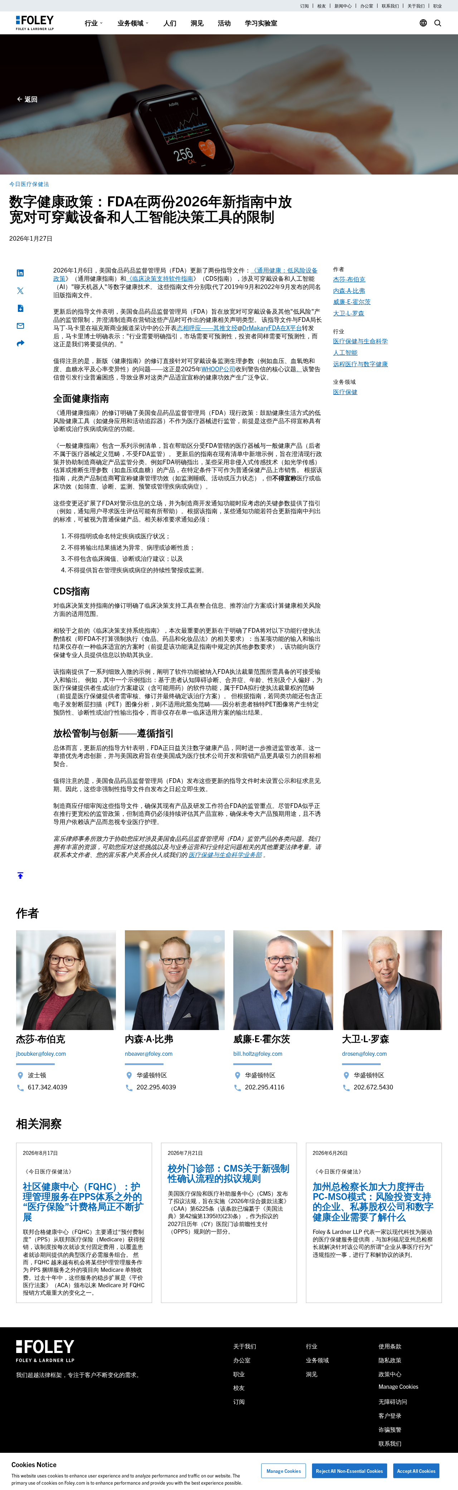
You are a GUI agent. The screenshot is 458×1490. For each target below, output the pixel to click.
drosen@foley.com (364, 1053)
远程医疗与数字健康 (360, 363)
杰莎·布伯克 (349, 279)
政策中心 (390, 1373)
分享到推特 (20, 290)
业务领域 (130, 23)
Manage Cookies (284, 1471)
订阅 (304, 6)
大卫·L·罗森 (348, 313)
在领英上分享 (20, 273)
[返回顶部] (20, 877)
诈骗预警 (390, 1429)
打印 (20, 308)
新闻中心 (343, 6)
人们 (170, 23)
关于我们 (416, 6)
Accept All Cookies (416, 1471)
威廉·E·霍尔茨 (352, 301)
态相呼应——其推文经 (207, 327)
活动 (224, 23)
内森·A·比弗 (349, 290)
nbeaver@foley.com (148, 1053)
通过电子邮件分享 (20, 326)
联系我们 (390, 6)
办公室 (366, 6)
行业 (91, 23)
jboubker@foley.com (41, 1053)
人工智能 (345, 352)
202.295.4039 (156, 1086)
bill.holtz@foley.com (257, 1053)
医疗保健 (345, 391)
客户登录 (390, 1415)
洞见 (197, 23)
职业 (437, 6)
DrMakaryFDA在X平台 (272, 327)
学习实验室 (261, 23)
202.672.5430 (373, 1086)
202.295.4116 (264, 1086)
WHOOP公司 (218, 368)
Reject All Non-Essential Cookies (349, 1471)
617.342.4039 (47, 1086)
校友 (321, 6)
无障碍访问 (393, 1401)
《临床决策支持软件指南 (159, 278)
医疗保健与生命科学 (360, 340)
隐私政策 (390, 1359)
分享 (20, 343)
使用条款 (390, 1345)
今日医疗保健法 (29, 183)
